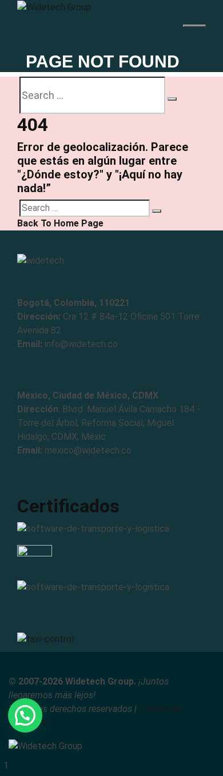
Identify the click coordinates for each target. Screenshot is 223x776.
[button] (25, 715)
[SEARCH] (172, 99)
